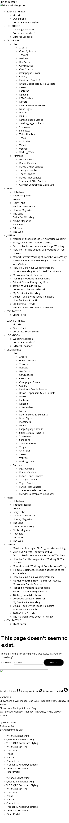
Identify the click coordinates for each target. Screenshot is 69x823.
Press (9, 753)
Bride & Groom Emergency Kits (30, 282)
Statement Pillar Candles (32, 181)
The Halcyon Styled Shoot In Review (33, 307)
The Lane (18, 213)
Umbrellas (24, 141)
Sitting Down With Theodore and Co (32, 242)
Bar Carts (24, 62)
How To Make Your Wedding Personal (34, 267)
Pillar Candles (26, 159)
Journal (10, 757)
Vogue (16, 199)
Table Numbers (27, 134)
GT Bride (18, 228)
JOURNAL (11, 235)
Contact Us (12, 761)
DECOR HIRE (13, 40)
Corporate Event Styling (26, 22)
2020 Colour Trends (24, 303)
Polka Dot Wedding (23, 217)
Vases (22, 145)
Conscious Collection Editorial (29, 289)
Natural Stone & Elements (33, 105)
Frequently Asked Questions (22, 764)
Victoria (17, 15)
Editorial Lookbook (23, 36)
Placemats (25, 112)
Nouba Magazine (22, 220)
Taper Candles (27, 173)
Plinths (23, 116)
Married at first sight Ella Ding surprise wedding (39, 238)
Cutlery (23, 76)
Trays (22, 137)
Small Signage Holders (31, 123)
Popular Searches (9, 820)
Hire (15, 44)
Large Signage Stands (31, 119)
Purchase (18, 155)
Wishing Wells (26, 152)
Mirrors (23, 101)
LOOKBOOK (13, 25)
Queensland (19, 18)
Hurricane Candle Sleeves (33, 80)
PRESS (10, 188)
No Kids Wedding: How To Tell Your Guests (37, 271)
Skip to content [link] (8, 1)
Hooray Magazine (22, 210)
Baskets (23, 58)
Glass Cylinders (27, 51)
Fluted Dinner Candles (31, 166)
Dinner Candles (27, 163)
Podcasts (18, 224)
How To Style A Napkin (25, 300)
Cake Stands (26, 69)
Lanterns (24, 90)
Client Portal (19, 314)
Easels (22, 87)
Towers (23, 54)
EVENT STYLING (15, 11)
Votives (23, 148)
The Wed (18, 231)
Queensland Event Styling (20, 739)
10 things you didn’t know (27, 285)
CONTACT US (13, 311)
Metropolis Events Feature (28, 275)
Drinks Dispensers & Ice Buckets (37, 83)
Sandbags (24, 130)
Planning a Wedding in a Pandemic (31, 278)
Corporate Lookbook (24, 33)
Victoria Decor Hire (16, 746)
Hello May (18, 192)
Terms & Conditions (17, 768)
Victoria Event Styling (18, 735)
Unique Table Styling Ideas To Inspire (33, 296)
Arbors (23, 47)
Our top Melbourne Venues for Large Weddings (39, 246)
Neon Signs (25, 108)
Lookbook (11, 750)
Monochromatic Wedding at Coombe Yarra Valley (40, 256)
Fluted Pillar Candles (30, 177)
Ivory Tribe (19, 202)
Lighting (23, 94)
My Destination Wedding (26, 293)
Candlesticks (26, 65)
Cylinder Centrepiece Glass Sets (37, 184)
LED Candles (26, 98)
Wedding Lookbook (23, 29)
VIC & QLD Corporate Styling (22, 742)
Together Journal (22, 195)
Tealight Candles (28, 170)
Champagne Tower (29, 72)
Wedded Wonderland (24, 206)
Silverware (25, 127)
